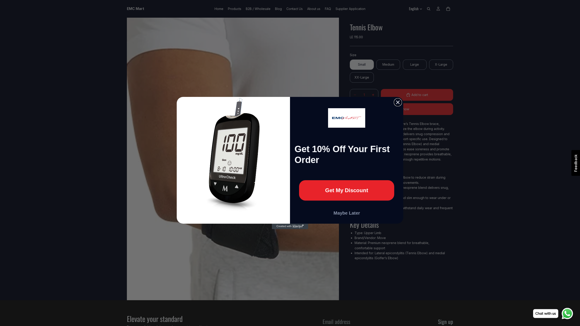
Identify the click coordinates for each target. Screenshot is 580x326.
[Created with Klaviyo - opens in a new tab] (290, 226)
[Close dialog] (397, 102)
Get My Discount (346, 190)
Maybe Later (347, 213)
